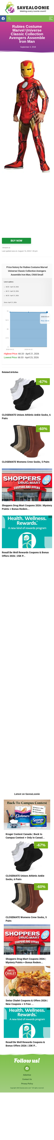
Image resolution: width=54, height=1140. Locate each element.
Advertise (27, 1075)
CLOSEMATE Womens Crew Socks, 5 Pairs (25, 461)
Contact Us (27, 1079)
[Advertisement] (27, 207)
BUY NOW (16, 240)
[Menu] (51, 18)
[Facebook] (27, 1068)
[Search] (9, 18)
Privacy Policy (27, 1084)
